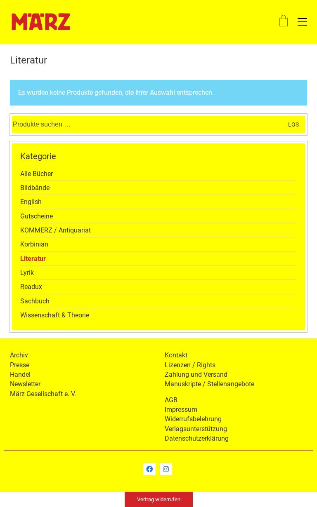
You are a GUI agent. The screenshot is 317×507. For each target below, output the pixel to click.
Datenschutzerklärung (197, 438)
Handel (20, 374)
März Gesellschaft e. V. (43, 394)
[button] (302, 22)
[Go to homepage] (41, 21)
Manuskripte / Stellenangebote (209, 384)
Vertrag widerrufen (158, 499)
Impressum (181, 409)
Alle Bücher (36, 174)
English (31, 202)
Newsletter (25, 384)
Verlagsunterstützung (196, 429)
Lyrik (27, 273)
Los (293, 124)
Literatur (33, 259)
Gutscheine (36, 216)
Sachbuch (35, 301)
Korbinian (34, 244)
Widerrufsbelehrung (193, 419)
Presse (19, 365)
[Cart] (283, 22)
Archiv (19, 355)
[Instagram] (166, 469)
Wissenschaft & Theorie (54, 315)
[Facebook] (149, 469)
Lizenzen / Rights (190, 365)
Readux (31, 287)
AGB (171, 400)
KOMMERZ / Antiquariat (55, 230)
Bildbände (35, 188)
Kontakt (176, 355)
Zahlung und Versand (196, 374)
